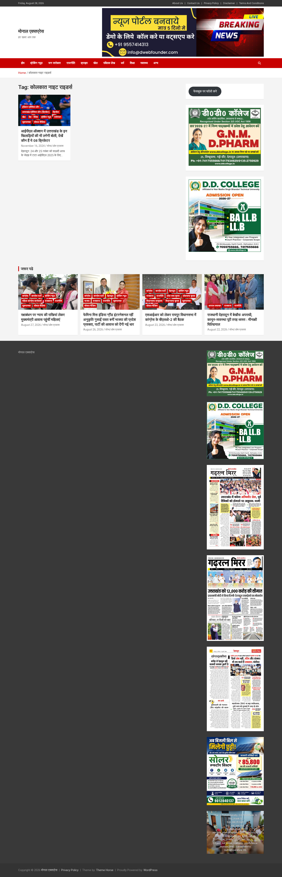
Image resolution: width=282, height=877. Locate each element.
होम (23, 63)
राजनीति (71, 63)
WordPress (150, 870)
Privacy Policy (211, 3)
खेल (95, 63)
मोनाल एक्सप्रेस (31, 31)
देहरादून (110, 296)
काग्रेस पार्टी (36, 296)
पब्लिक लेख (109, 63)
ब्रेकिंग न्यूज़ (36, 63)
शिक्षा (132, 63)
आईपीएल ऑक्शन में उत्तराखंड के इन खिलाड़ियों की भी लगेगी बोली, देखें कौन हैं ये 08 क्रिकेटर (44, 136)
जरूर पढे (27, 268)
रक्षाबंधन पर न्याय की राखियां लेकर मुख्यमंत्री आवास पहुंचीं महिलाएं (43, 317)
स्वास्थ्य (144, 63)
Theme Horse (104, 870)
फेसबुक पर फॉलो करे (205, 91)
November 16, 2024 (33, 145)
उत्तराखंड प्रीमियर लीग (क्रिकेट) (35, 112)
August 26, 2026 (93, 329)
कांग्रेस (25, 296)
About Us (177, 3)
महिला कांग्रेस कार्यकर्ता (32, 301)
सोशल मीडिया (39, 122)
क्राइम (84, 63)
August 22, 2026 (217, 329)
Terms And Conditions (251, 3)
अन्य (155, 63)
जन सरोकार (54, 63)
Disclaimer (229, 3)
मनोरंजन (57, 117)
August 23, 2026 (155, 324)
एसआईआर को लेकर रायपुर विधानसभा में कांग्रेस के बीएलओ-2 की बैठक (170, 317)
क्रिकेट (56, 112)
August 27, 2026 (31, 324)
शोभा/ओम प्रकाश (55, 145)
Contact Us (193, 3)
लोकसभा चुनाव (189, 296)
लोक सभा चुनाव (173, 296)
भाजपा (87, 301)
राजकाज (48, 301)
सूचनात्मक (26, 122)
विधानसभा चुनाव (172, 301)
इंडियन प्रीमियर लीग (30, 107)
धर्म (122, 63)
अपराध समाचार (215, 305)
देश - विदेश (33, 117)
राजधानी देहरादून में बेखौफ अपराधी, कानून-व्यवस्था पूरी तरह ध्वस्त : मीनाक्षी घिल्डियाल (232, 319)
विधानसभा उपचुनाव (154, 301)
